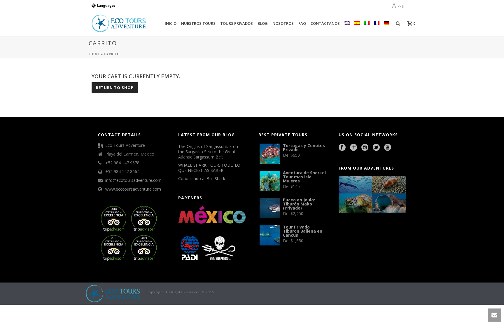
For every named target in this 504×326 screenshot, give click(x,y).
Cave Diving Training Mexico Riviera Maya (380, 231)
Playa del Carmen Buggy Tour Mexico (352, 231)
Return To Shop (115, 87)
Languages (106, 5)
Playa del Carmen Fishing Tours (380, 239)
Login (402, 5)
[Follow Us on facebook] (342, 147)
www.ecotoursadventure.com (133, 189)
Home (94, 54)
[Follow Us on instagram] (364, 147)
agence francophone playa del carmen (355, 239)
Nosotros (283, 23)
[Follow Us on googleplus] (353, 147)
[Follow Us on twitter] (376, 147)
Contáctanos (325, 23)
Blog (263, 23)
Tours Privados (236, 23)
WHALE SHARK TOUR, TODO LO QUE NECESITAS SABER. (209, 168)
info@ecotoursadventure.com (133, 180)
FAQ (302, 23)
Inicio (170, 23)
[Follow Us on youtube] (387, 147)
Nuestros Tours (198, 23)
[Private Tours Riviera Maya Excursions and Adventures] (113, 293)
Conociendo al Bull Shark (201, 178)
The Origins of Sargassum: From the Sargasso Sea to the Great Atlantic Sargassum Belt (208, 152)
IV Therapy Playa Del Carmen (364, 247)
